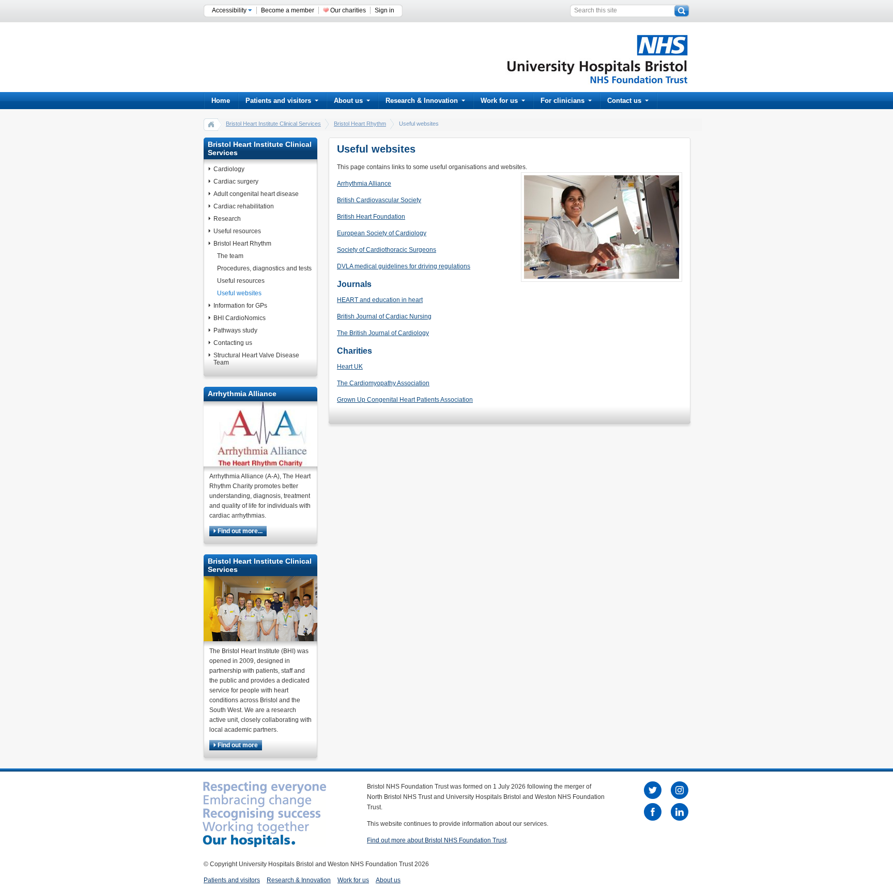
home (211, 124)
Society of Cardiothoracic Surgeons (386, 249)
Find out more (237, 745)
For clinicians (562, 100)
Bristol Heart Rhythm (360, 123)
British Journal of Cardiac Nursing (384, 316)
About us (348, 100)
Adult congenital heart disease (256, 194)
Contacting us (232, 342)
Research (227, 218)
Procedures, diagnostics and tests (264, 268)
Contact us (624, 100)
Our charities (348, 10)
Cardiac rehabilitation (243, 206)
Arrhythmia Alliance (364, 183)
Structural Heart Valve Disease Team (256, 359)
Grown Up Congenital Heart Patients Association (405, 399)
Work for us (499, 100)
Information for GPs (240, 305)
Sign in (384, 10)
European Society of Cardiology (381, 233)
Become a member (287, 10)
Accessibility (230, 10)
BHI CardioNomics (239, 318)
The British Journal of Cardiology (383, 333)
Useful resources (237, 231)
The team (230, 256)
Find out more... (239, 531)
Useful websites (239, 293)
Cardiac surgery (235, 181)
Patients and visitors (278, 100)
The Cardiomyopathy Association (383, 383)
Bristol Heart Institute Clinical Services (273, 123)
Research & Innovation (422, 100)
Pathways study (235, 330)
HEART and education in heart (380, 300)
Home (220, 100)
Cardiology (228, 169)
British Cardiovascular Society (379, 200)
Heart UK (350, 366)
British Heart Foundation (371, 216)
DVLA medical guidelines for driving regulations (403, 266)
